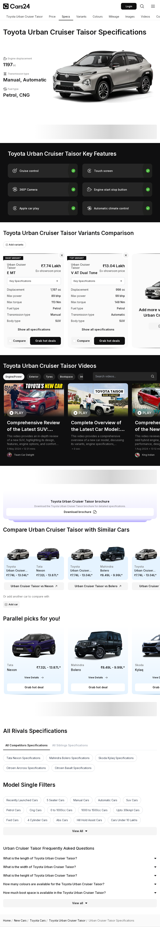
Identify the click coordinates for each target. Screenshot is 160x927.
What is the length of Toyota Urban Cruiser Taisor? (40, 858)
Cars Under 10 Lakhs (124, 820)
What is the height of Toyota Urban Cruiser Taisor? (40, 875)
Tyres (49, 376)
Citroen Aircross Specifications (26, 768)
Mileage (114, 16)
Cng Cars (36, 810)
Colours (98, 16)
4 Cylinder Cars (37, 820)
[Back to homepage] (16, 6)
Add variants (16, 244)
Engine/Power (14, 376)
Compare (19, 340)
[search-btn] (142, 6)
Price (52, 16)
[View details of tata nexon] (34, 659)
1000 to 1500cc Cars (94, 810)
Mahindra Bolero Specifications (69, 758)
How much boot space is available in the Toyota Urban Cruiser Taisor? (54, 893)
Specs (66, 16)
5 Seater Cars (55, 800)
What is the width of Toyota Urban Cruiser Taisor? (39, 867)
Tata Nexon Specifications (23, 758)
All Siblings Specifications (70, 745)
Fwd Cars (12, 820)
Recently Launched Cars (22, 800)
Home (7, 920)
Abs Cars (62, 820)
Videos (145, 16)
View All (77, 831)
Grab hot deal (34, 687)
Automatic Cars (107, 800)
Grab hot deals (45, 340)
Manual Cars (81, 800)
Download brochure (77, 512)
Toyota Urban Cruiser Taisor (24, 16)
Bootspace (66, 376)
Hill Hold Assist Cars (89, 820)
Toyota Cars (38, 920)
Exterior (33, 376)
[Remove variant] (62, 255)
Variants (81, 16)
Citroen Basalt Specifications (73, 768)
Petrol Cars (13, 810)
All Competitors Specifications (26, 745)
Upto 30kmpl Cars (128, 810)
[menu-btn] (153, 6)
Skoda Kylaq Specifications (116, 758)
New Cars (21, 920)
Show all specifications (34, 329)
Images (130, 16)
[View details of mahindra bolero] (98, 659)
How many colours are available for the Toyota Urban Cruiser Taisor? (53, 884)
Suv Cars (132, 800)
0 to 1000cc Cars (61, 810)
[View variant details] (34, 300)
